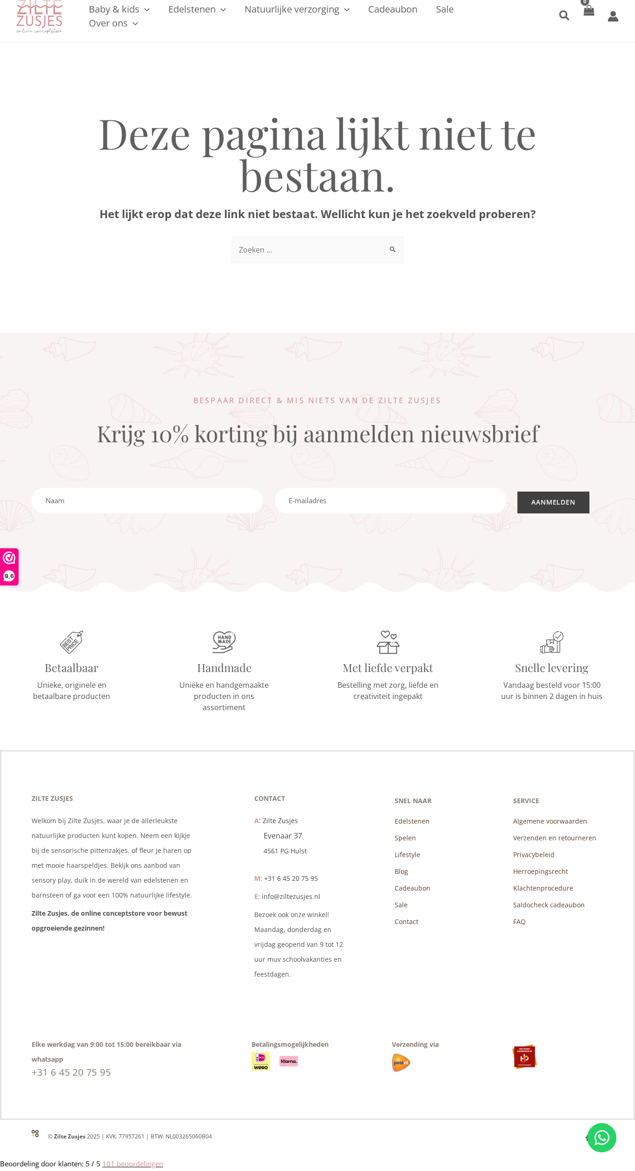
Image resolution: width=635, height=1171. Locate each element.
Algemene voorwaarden (550, 821)
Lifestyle (407, 854)
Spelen (405, 837)
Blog (401, 871)
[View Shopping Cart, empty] (589, 16)
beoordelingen (132, 1163)
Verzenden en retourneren (554, 837)
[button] (144, 9)
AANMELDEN (553, 502)
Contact (406, 921)
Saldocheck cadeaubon (549, 904)
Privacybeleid (534, 854)
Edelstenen (412, 821)
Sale (401, 904)
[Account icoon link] (613, 16)
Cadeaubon (412, 888)
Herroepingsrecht (540, 871)
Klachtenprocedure (543, 888)
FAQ (519, 921)
